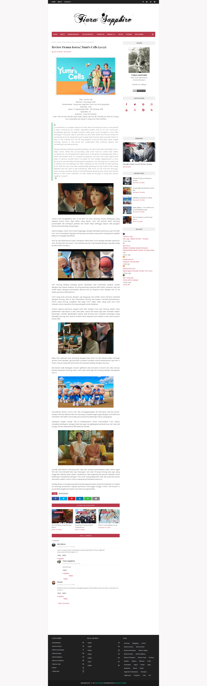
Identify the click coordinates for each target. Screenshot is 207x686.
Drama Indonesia (68, 650)
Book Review (68, 643)
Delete (64, 555)
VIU (150, 675)
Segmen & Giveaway (131, 672)
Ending (151, 657)
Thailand (137, 675)
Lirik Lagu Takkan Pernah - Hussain (135, 239)
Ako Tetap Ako (128, 278)
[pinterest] (154, 2)
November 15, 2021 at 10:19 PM (71, 563)
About (60, 2)
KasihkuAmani (128, 259)
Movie (68, 668)
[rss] (151, 110)
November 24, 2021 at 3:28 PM (66, 584)
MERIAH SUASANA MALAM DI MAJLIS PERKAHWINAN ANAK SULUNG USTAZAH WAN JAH (138, 250)
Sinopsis (144, 672)
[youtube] (126, 110)
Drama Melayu (68, 657)
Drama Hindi (140, 647)
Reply (59, 555)
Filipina (134, 661)
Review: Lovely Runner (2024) (107, 525)
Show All (126, 285)
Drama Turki (68, 664)
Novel (141, 668)
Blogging (136, 643)
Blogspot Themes (120, 683)
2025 (104, 647)
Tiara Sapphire (58, 52)
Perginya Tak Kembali (131, 262)
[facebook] (143, 2)
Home (53, 2)
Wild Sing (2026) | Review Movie (142, 198)
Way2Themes (99, 683)
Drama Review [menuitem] (73, 34)
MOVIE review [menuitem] (87, 34)
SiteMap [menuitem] (129, 34)
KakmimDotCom (129, 269)
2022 (104, 658)
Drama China (68, 646)
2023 (104, 654)
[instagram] (150, 2)
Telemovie (68, 671)
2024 (104, 650)
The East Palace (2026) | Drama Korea (61, 526)
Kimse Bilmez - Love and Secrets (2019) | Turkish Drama (143, 209)
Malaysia (127, 668)
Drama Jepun (143, 650)
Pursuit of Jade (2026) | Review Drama (137, 164)
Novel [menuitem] (120, 34)
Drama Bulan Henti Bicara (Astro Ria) (143, 189)
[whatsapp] (135, 110)
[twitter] (146, 2)
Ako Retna (61, 544)
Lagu (149, 665)
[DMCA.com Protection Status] (139, 91)
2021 (104, 662)
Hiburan (141, 661)
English (126, 661)
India (149, 661)
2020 (104, 665)
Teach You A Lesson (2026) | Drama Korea (83, 526)
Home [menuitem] (55, 34)
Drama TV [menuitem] (110, 34)
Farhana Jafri (128, 236)
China (144, 643)
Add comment (63, 603)
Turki (144, 675)
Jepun (136, 665)
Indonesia (127, 665)
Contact (67, 2)
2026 (104, 643)
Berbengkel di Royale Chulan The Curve (137, 271)
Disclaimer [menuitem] (139, 34)
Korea (142, 665)
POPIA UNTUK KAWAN (130, 280)
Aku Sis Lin (126, 246)
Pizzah (60, 582)
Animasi (127, 643)
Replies (61, 559)
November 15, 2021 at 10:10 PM (66, 547)
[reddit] (143, 110)
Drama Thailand (68, 660)
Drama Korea (61, 42)
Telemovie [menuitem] (100, 34)
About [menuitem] (62, 34)
